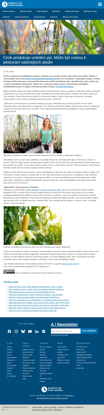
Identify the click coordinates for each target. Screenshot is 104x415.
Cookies (61, 407)
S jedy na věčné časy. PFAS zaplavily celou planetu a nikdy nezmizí (36, 287)
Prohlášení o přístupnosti (74, 407)
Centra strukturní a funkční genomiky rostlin (43, 190)
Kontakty (42, 381)
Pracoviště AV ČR (81, 347)
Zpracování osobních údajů (42, 410)
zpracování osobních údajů (59, 335)
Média (60, 343)
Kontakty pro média (63, 363)
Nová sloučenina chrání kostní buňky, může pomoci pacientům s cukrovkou (39, 305)
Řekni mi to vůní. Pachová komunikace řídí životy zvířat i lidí (33, 311)
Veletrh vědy (80, 368)
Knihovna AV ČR (81, 352)
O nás (10, 343)
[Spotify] (44, 331)
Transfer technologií (72, 11)
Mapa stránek (37, 407)
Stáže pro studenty (45, 365)
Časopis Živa (80, 349)
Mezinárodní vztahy (90, 11)
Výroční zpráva (11, 365)
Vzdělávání (6, 17)
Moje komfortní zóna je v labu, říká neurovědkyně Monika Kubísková (36, 289)
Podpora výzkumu (9, 11)
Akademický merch (46, 378)
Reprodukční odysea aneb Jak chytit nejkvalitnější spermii (32, 292)
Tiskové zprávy (62, 347)
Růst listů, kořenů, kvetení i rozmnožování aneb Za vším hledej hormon (37, 308)
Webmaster (58, 410)
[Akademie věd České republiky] (52, 392)
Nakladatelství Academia (83, 355)
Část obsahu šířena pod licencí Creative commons (52, 398)
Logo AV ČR (61, 357)
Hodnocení (10, 368)
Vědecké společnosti (22, 17)
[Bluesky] (23, 331)
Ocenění (9, 352)
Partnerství (53, 17)
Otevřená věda (81, 360)
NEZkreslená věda (45, 360)
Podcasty (43, 355)
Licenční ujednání (50, 407)
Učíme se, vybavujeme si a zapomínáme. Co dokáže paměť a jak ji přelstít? (39, 300)
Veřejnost (44, 343)
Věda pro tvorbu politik (70, 17)
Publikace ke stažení (63, 360)
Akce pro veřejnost (45, 347)
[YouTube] (30, 331)
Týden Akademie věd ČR (84, 357)
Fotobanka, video (62, 355)
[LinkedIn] (37, 331)
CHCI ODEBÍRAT (89, 331)
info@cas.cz (70, 395)
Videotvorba (43, 357)
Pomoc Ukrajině (42, 11)
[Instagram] (16, 331)
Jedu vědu (43, 371)
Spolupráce (56, 11)
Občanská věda (45, 368)
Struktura (10, 349)
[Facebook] (9, 331)
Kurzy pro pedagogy (46, 363)
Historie (9, 355)
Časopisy (43, 352)
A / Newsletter (64, 324)
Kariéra (9, 371)
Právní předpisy (12, 357)
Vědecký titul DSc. (26, 11)
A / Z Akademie (11, 376)
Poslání (9, 347)
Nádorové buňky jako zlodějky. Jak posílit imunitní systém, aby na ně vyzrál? (39, 303)
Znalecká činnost (39, 17)
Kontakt (9, 373)
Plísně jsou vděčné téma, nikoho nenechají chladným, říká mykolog (36, 295)
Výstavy (42, 349)
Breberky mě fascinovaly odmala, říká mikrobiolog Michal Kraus (34, 297)
